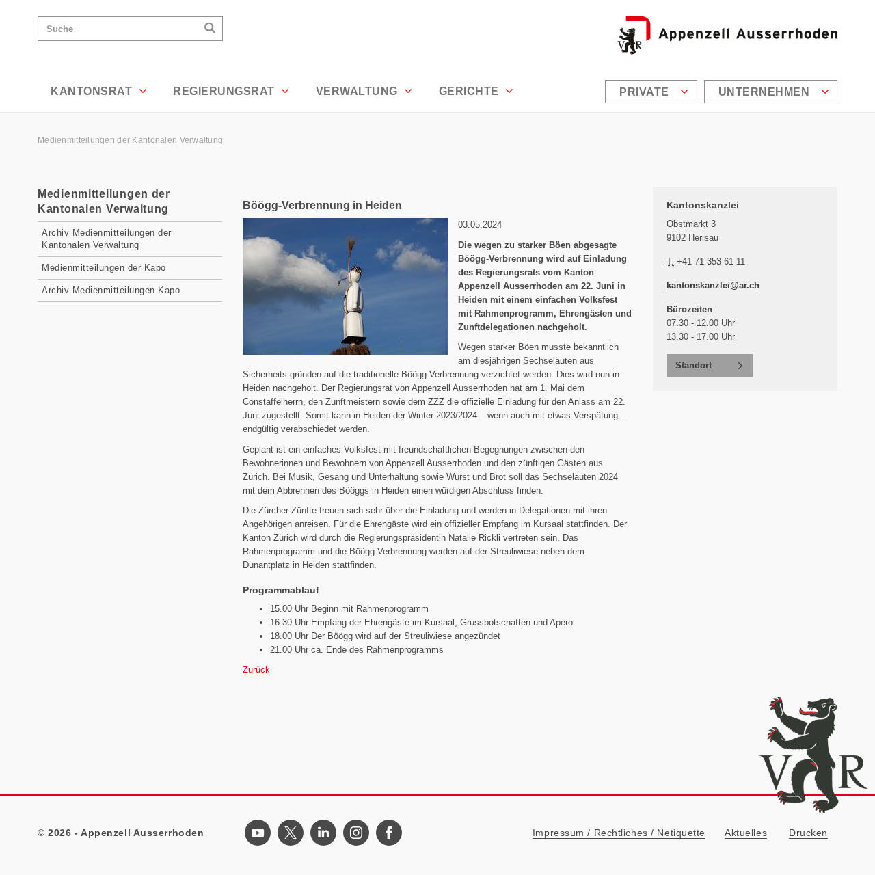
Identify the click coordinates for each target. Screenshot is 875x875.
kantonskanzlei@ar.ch (713, 285)
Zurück (256, 669)
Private (645, 92)
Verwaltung (358, 91)
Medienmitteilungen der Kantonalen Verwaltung (132, 140)
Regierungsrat (225, 91)
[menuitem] (653, 91)
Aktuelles (746, 832)
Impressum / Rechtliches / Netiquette (619, 832)
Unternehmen (765, 92)
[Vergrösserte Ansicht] (345, 286)
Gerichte (470, 91)
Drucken (808, 832)
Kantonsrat (93, 91)
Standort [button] (693, 365)
